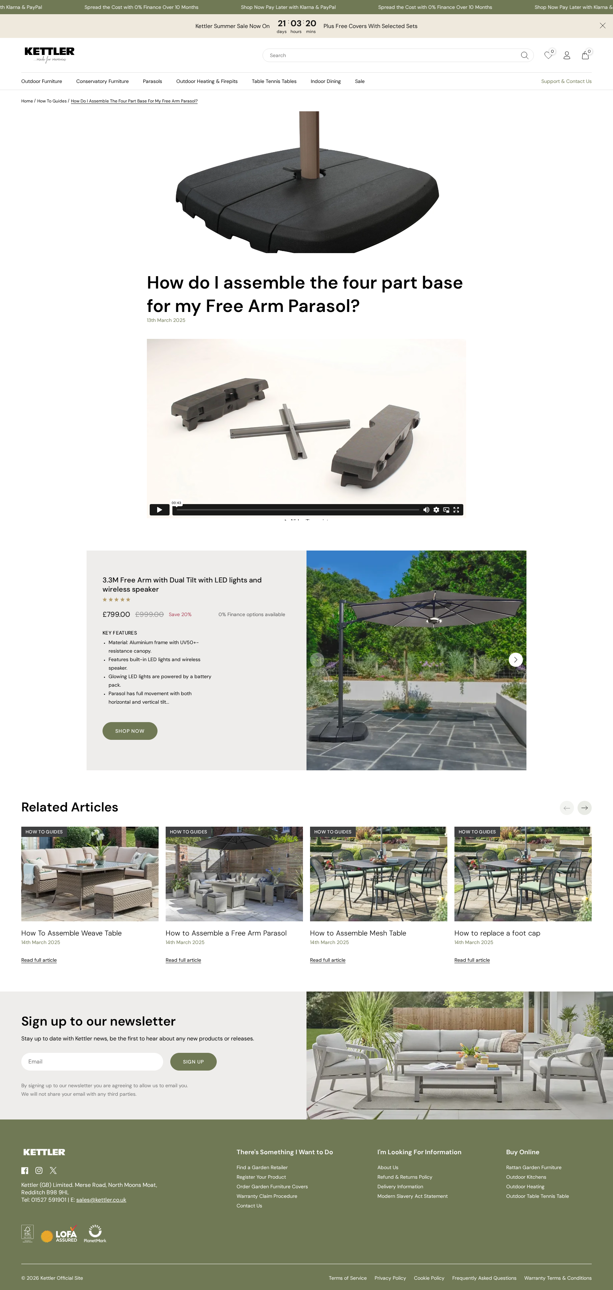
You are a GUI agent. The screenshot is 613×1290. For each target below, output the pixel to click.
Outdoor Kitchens (526, 1177)
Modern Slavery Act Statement (412, 1196)
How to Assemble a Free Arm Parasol (226, 933)
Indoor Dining (326, 81)
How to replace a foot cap (497, 933)
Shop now (130, 731)
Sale (360, 81)
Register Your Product (261, 1177)
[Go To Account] (567, 55)
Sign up (193, 1062)
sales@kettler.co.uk (101, 1200)
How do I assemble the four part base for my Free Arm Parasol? (134, 101)
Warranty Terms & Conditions (558, 1278)
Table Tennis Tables (274, 81)
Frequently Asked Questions (484, 1278)
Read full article (39, 960)
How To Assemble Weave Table (71, 933)
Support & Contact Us (566, 81)
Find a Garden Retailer (262, 1167)
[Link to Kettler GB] (49, 55)
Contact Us (249, 1205)
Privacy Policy (390, 1278)
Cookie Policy (429, 1278)
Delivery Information (400, 1186)
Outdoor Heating (525, 1186)
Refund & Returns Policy (404, 1177)
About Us (387, 1167)
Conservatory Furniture (102, 81)
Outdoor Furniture (41, 81)
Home (27, 101)
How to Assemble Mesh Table (358, 933)
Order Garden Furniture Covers (272, 1186)
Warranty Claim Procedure (267, 1196)
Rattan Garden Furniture (534, 1167)
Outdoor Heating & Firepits (207, 81)
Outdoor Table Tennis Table (537, 1196)
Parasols (152, 81)
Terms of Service (348, 1278)
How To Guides (52, 101)
